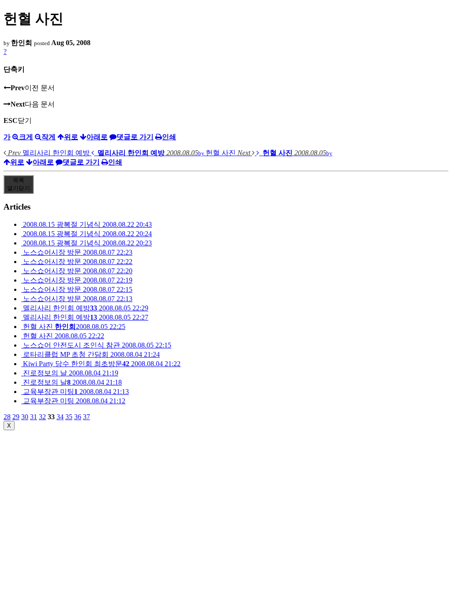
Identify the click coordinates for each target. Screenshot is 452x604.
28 (7, 417)
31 (33, 417)
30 (24, 417)
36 (77, 417)
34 (60, 417)
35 (68, 417)
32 (42, 417)
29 (15, 417)
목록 (18, 184)
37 (86, 417)
